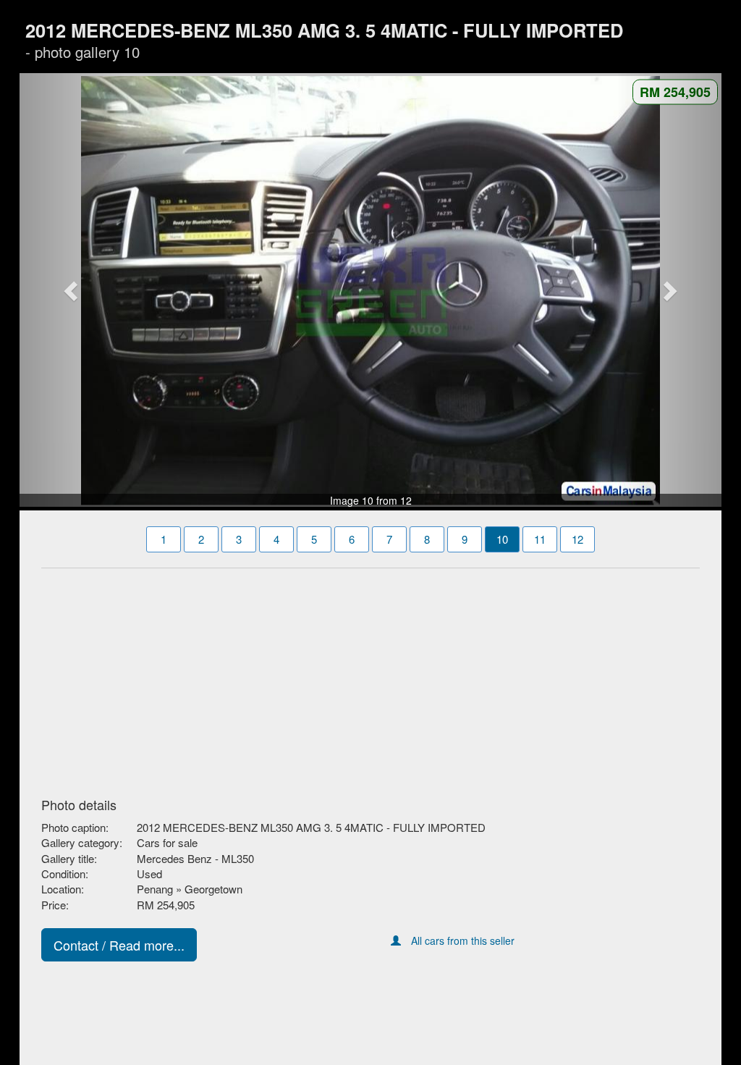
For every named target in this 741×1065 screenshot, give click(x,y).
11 (540, 539)
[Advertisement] (370, 678)
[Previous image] (72, 290)
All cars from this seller (463, 940)
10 (502, 539)
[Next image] (669, 290)
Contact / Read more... (119, 944)
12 (577, 539)
